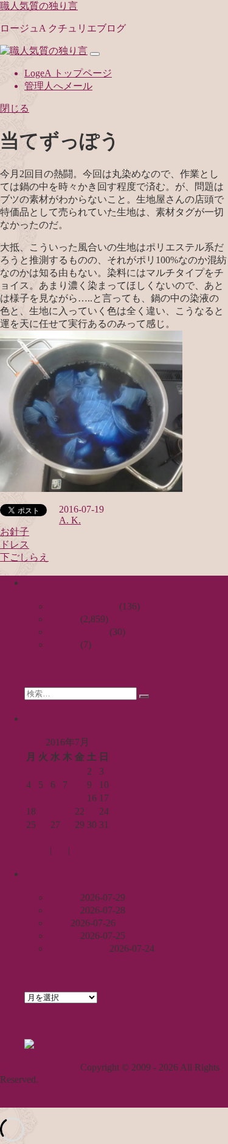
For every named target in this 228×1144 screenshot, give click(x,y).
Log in (37, 850)
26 (43, 824)
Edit (78, 850)
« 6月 (35, 838)
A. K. (70, 520)
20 (55, 811)
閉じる (14, 108)
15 (80, 798)
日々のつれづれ (83, 606)
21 (67, 811)
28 (67, 824)
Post (60, 850)
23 (92, 811)
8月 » (64, 838)
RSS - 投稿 (116, 1045)
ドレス (14, 544)
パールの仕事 (78, 948)
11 (30, 798)
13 (55, 798)
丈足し (63, 897)
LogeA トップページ (68, 73)
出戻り (63, 910)
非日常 (63, 644)
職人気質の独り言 (39, 6)
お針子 (14, 532)
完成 (58, 923)
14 (67, 798)
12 (43, 798)
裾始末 (63, 935)
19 (43, 811)
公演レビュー (78, 632)
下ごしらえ (24, 557)
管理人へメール (58, 86)
